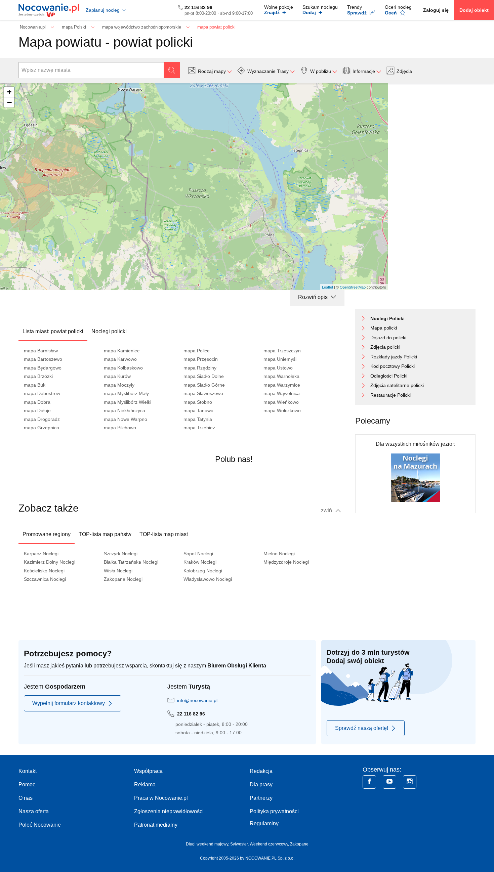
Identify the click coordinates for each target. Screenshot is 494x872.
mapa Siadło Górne (204, 385)
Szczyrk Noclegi (120, 553)
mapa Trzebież (199, 427)
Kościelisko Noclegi (44, 570)
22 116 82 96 (198, 7)
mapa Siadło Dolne (203, 376)
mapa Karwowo (120, 359)
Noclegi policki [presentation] (109, 331)
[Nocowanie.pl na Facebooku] (369, 782)
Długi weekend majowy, (208, 844)
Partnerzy (261, 798)
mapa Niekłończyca (124, 410)
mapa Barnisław (41, 350)
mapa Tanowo (198, 410)
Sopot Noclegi (198, 553)
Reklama (145, 784)
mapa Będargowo (42, 367)
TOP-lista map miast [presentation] (163, 534)
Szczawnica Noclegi (45, 579)
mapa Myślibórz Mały (126, 393)
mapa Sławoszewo (203, 393)
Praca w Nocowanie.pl (161, 798)
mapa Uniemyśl (279, 359)
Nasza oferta (33, 811)
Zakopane (299, 844)
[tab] (52, 331)
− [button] (9, 102)
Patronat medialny (155, 825)
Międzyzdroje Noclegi (286, 562)
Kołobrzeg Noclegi (202, 570)
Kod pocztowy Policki (392, 366)
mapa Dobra (37, 402)
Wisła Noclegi (118, 570)
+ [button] (9, 92)
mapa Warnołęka (281, 376)
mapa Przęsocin (200, 359)
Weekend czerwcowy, (270, 844)
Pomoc (26, 784)
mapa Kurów (117, 376)
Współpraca (148, 771)
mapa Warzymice (281, 385)
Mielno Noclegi (279, 553)
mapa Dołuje (37, 410)
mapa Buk (34, 385)
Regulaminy (264, 823)
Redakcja (261, 771)
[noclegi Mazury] (415, 477)
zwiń (327, 510)
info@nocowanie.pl (197, 700)
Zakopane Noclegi (123, 579)
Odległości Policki (388, 376)
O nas (25, 798)
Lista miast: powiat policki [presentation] (53, 331)
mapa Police (196, 350)
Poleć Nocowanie (39, 825)
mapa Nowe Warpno (125, 419)
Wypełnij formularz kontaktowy (68, 703)
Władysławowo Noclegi (207, 579)
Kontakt (27, 771)
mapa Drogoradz (42, 419)
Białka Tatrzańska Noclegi (131, 562)
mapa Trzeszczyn (282, 350)
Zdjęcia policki (385, 347)
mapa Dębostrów (42, 393)
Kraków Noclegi (199, 562)
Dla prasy (261, 784)
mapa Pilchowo (120, 427)
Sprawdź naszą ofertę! (361, 728)
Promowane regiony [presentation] (47, 534)
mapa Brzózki (38, 376)
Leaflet (327, 287)
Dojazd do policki (388, 337)
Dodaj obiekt (474, 10)
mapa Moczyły (119, 385)
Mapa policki (383, 328)
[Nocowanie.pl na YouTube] (389, 782)
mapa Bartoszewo (43, 359)
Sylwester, (240, 844)
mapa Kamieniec (121, 350)
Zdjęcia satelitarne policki (397, 385)
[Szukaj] (172, 70)
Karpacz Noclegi (41, 553)
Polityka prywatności (274, 811)
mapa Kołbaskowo (123, 367)
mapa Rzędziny (199, 367)
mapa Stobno (197, 402)
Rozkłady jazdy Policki (393, 356)
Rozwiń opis (313, 297)
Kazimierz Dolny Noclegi (49, 562)
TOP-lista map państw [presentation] (105, 534)
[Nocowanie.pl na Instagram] (409, 782)
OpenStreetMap (353, 287)
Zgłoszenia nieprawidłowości (169, 811)
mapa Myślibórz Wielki (127, 402)
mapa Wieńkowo (281, 402)
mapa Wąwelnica (281, 393)
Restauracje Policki (390, 395)
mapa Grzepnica (41, 427)
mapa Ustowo (278, 367)
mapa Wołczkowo (282, 410)
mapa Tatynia (197, 419)
